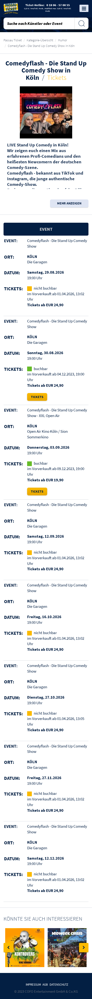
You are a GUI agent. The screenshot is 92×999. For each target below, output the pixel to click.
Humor (62, 40)
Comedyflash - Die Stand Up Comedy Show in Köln (41, 46)
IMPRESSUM (33, 985)
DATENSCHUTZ (59, 985)
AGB (45, 985)
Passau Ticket (13, 40)
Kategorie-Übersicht (40, 40)
